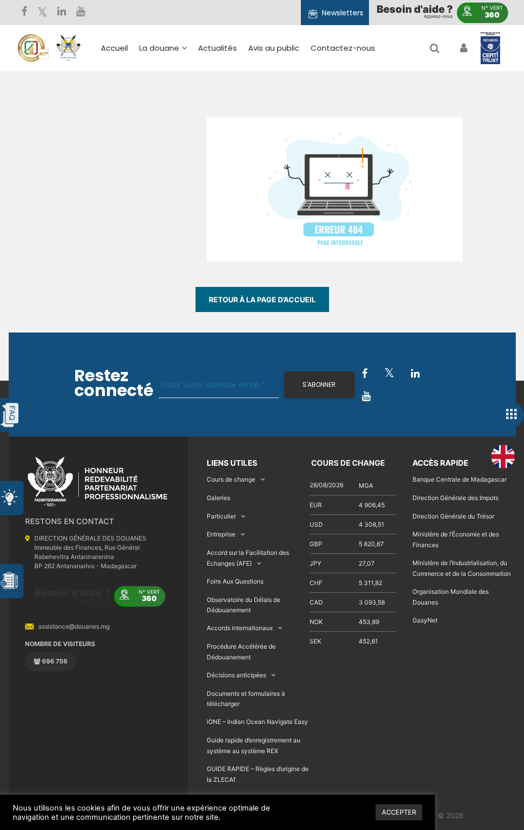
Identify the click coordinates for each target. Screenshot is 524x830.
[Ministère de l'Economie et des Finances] (32, 48)
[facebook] (24, 12)
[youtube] (81, 12)
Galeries (218, 498)
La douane (159, 48)
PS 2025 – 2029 (254, 131)
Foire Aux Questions (235, 581)
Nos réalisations (174, 126)
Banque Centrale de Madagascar (459, 479)
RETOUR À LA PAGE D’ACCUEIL (262, 299)
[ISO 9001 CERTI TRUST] (490, 49)
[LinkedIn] (62, 12)
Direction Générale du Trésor (453, 516)
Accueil (114, 48)
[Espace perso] (462, 48)
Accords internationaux (240, 628)
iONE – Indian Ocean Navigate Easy (257, 721)
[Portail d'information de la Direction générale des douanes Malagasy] (68, 48)
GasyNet (425, 620)
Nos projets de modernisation (314, 170)
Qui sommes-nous (179, 82)
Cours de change (231, 479)
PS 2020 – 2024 (254, 145)
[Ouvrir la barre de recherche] (435, 48)
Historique (163, 97)
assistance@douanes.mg (74, 626)
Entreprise (221, 534)
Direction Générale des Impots (455, 498)
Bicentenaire (168, 141)
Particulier (221, 516)
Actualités (217, 48)
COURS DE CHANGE (347, 463)
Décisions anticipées (236, 675)
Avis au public (273, 48)
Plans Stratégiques (180, 112)
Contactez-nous (343, 48)
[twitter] (42, 12)
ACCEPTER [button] (399, 812)
